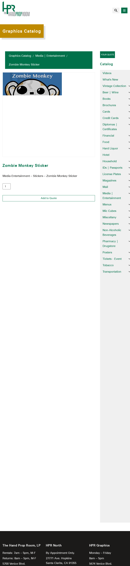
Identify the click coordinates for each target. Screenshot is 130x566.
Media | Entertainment (50, 55)
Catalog (106, 64)
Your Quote (107, 54)
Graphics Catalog (20, 55)
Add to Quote (49, 198)
